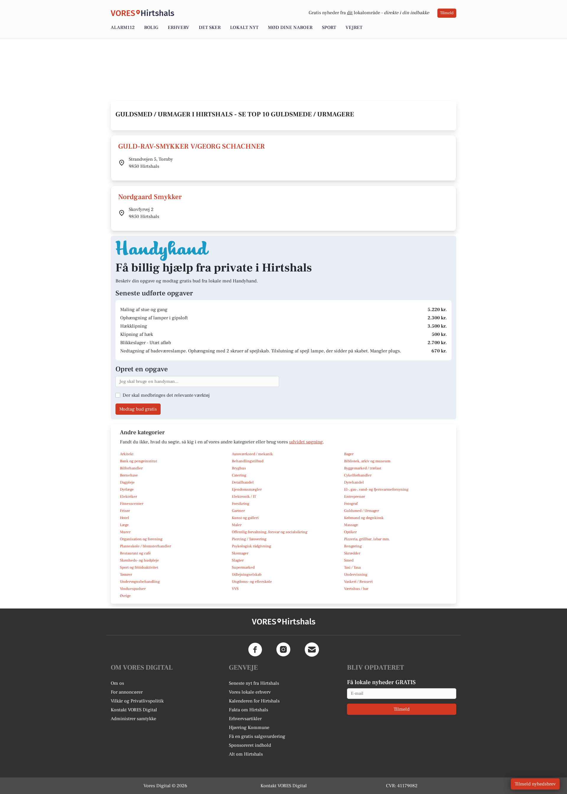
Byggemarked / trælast (362, 468)
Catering (239, 475)
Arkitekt (126, 454)
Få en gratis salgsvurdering (257, 736)
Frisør (125, 510)
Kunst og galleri (245, 517)
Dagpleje (127, 482)
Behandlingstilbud (247, 461)
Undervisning (355, 574)
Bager (348, 454)
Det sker (210, 27)
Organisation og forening (141, 539)
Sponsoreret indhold (250, 745)
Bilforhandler (131, 468)
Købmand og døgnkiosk (364, 517)
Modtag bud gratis (138, 409)
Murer (125, 532)
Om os (117, 683)
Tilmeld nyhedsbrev (535, 784)
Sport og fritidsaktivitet (139, 567)
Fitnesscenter (131, 503)
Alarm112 (123, 27)
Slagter (238, 560)
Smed (348, 560)
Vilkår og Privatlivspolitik (137, 701)
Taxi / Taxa (352, 567)
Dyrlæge (127, 489)
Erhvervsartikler (245, 719)
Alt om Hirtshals (246, 754)
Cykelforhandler (358, 475)
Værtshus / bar (356, 588)
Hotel (124, 517)
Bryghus (239, 468)
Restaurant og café (135, 553)
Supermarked (243, 567)
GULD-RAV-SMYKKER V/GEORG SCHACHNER (191, 146)
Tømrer (126, 574)
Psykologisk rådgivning (251, 546)
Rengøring (353, 546)
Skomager (240, 553)
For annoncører (127, 692)
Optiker (350, 532)
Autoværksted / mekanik (252, 454)
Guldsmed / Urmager (361, 510)
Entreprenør (354, 496)
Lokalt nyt (244, 27)
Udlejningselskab (246, 574)
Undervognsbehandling (140, 581)
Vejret (354, 27)
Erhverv (178, 27)
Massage (351, 525)
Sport (329, 27)
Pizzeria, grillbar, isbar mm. (367, 539)
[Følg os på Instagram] (283, 649)
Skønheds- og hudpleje (139, 560)
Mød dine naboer (290, 27)
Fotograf (351, 503)
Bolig (151, 27)
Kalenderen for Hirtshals (254, 701)
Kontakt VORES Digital (134, 710)
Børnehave (129, 475)
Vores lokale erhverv (250, 692)
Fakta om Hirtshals (248, 710)
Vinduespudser (133, 588)
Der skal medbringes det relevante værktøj (166, 395)
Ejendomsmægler (247, 489)
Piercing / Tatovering (249, 539)
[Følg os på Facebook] (255, 649)
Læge (124, 525)
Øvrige (125, 595)
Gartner (238, 510)
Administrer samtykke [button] (133, 719)
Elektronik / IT (244, 496)
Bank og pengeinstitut (138, 461)
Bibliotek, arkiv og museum (367, 461)
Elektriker (128, 496)
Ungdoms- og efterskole (252, 581)
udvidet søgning (306, 442)
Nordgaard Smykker (150, 196)
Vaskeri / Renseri (358, 581)
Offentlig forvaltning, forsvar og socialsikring (269, 532)
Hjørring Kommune (249, 727)
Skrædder (352, 553)
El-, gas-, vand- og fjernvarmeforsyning (376, 489)
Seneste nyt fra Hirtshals (254, 683)
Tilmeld (447, 13)
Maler (237, 525)
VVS (235, 588)
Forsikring (240, 503)
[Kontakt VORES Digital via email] (312, 649)
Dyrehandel (354, 482)
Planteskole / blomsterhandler (145, 546)
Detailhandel (243, 482)
